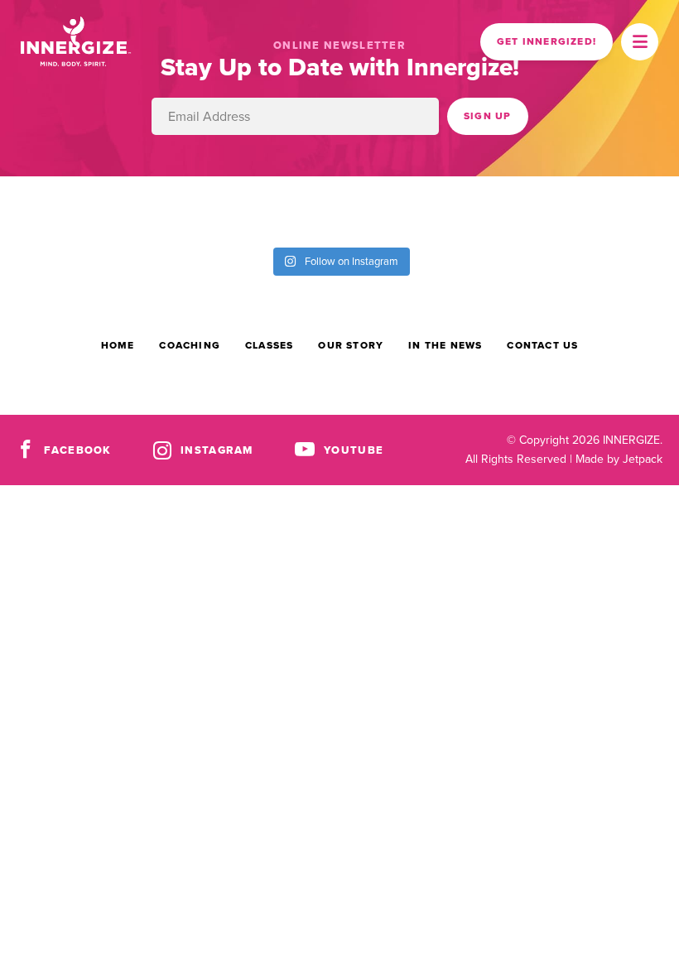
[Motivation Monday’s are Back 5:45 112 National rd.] (128, 209)
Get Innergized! (546, 41)
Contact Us (542, 345)
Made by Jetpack (618, 459)
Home (118, 345)
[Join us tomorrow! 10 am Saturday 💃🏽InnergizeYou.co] (297, 209)
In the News (445, 345)
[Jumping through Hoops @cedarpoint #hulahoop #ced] (552, 209)
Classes (269, 345)
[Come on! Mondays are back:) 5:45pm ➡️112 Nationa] (212, 209)
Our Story (350, 345)
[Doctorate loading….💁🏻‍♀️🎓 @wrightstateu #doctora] (42, 209)
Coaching (189, 345)
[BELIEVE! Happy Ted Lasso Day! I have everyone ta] (382, 209)
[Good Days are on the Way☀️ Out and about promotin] (467, 209)
